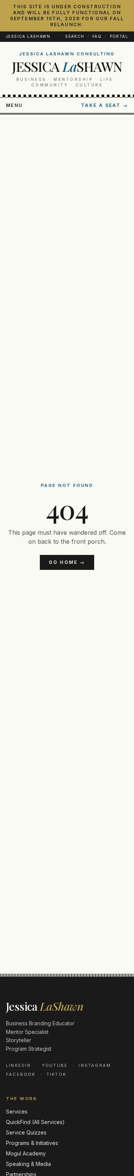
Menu (14, 105)
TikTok (56, 1074)
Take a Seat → (104, 105)
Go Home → (67, 562)
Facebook (21, 1074)
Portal (119, 36)
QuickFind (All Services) (35, 1122)
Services (17, 1111)
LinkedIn (18, 1065)
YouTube (55, 1065)
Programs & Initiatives (32, 1143)
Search (74, 36)
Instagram (95, 1065)
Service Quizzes (26, 1132)
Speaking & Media (28, 1164)
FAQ (97, 36)
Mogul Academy (26, 1153)
